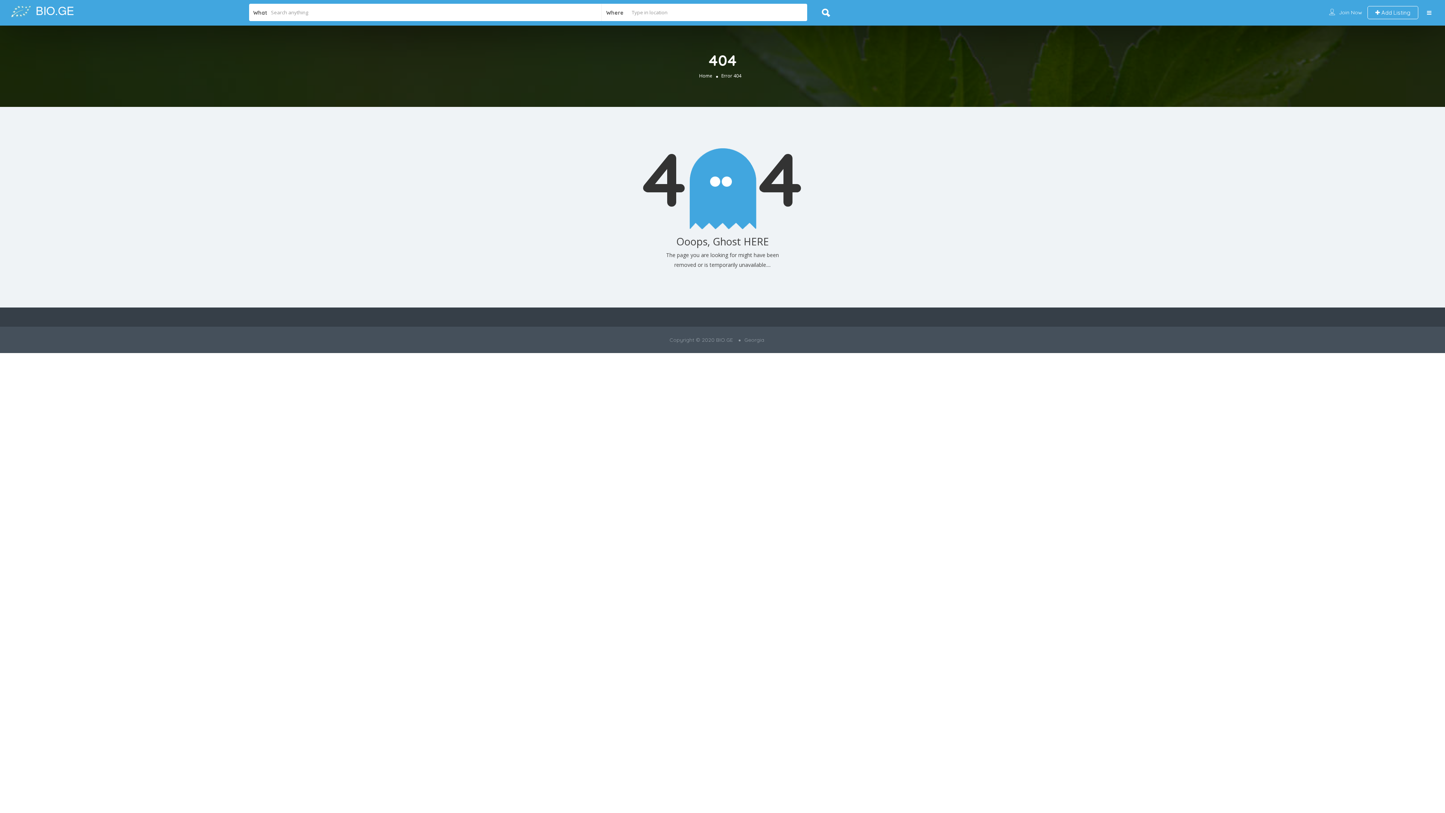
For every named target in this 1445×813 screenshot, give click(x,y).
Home (705, 76)
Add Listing (1395, 12)
